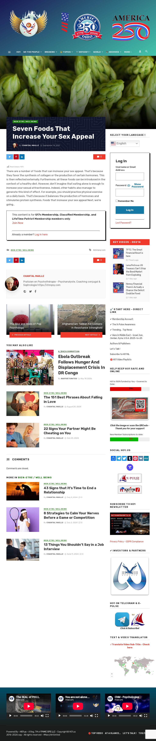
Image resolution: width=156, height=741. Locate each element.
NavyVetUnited (69, 379)
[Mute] (42, 715)
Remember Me (126, 201)
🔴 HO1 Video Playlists (120, 359)
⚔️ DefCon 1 (82, 52)
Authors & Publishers (120, 343)
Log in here (41, 234)
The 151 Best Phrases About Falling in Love (73, 399)
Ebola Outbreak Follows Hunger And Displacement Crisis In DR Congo (81, 364)
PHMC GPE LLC (48, 731)
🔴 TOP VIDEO (95, 733)
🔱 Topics (65, 52)
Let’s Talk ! (115, 349)
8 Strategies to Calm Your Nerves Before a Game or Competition (71, 515)
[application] (28, 706)
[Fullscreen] (47, 715)
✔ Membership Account (121, 319)
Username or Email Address (126, 168)
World (97, 52)
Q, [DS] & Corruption (68, 351)
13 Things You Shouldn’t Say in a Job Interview (74, 547)
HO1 (18, 52)
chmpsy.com (99, 250)
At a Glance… (113, 733)
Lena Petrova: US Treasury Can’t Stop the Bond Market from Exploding (136, 270)
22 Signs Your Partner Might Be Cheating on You (70, 431)
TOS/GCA (143, 733)
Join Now (17, 222)
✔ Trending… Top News (121, 330)
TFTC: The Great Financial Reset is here (134, 252)
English (121, 143)
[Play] (10, 715)
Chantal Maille (30, 145)
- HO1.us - (23, 731)
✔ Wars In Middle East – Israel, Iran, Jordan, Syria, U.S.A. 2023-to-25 (126, 337)
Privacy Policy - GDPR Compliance (127, 541)
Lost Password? (123, 222)
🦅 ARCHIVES (112, 52)
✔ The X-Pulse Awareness (122, 324)
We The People (31, 52)
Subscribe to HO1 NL (119, 354)
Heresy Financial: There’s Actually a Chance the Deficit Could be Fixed (135, 289)
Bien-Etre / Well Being (25, 121)
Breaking (50, 52)
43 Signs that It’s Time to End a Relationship (70, 490)
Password (121, 185)
